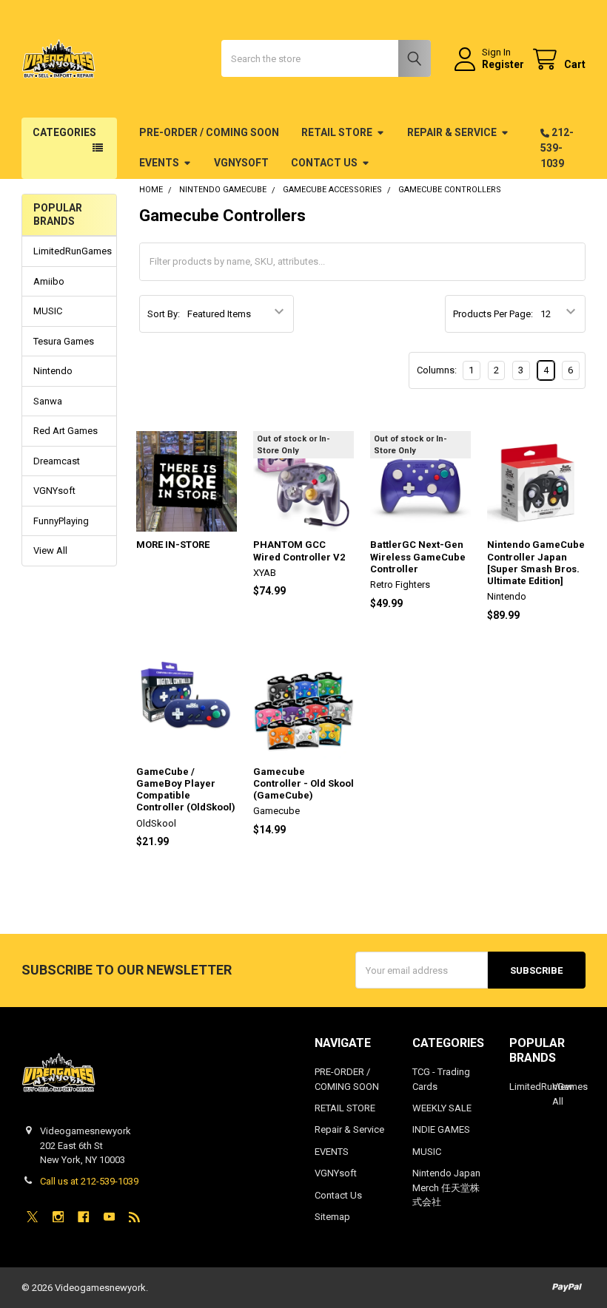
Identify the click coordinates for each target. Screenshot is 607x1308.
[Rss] (134, 1216)
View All (50, 550)
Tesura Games (63, 341)
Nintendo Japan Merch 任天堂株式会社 (446, 1187)
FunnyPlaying (61, 520)
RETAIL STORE (336, 132)
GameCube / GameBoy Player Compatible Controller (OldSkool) (185, 789)
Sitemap (332, 1216)
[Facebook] (83, 1216)
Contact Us (324, 163)
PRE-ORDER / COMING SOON (209, 132)
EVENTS (159, 163)
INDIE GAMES (441, 1129)
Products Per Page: (493, 313)
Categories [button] (64, 132)
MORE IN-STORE (172, 544)
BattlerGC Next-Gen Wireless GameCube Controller (418, 557)
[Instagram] (58, 1216)
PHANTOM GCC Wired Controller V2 (299, 550)
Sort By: (163, 313)
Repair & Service (452, 132)
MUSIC (47, 310)
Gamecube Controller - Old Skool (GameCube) (303, 784)
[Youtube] (109, 1216)
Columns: (437, 370)
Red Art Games (65, 430)
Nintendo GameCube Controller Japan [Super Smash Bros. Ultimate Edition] (536, 562)
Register (503, 64)
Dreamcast (56, 461)
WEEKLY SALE (442, 1108)
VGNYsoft (241, 163)
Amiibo (48, 281)
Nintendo (53, 370)
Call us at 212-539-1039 (89, 1181)
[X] (32, 1216)
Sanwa (47, 401)
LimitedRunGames (69, 251)
